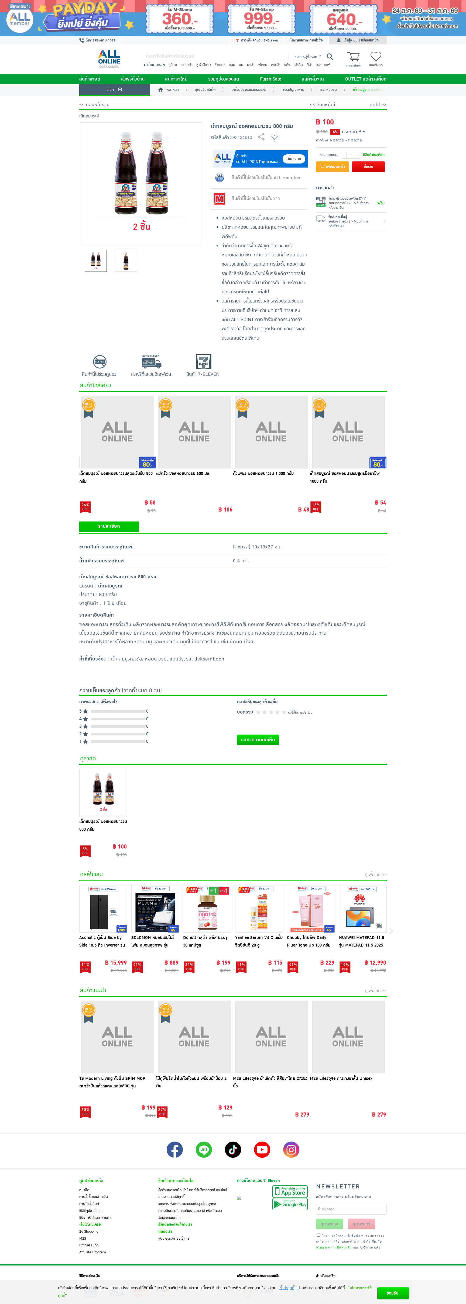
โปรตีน (298, 65)
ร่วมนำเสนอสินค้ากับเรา (175, 1224)
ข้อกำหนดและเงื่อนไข (175, 1181)
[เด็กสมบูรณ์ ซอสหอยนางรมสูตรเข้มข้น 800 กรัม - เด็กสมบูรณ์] (117, 432)
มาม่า (251, 65)
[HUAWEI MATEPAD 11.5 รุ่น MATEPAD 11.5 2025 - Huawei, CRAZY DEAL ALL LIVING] (363, 909)
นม (241, 65)
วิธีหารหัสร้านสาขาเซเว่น (95, 1217)
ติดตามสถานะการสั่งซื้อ (306, 40)
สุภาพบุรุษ (329, 1224)
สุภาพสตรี (361, 1224)
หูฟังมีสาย (203, 65)
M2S (82, 1238)
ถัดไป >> (378, 105)
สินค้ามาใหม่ (176, 79)
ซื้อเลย (368, 166)
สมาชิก (84, 1190)
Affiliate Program (92, 1252)
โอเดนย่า (187, 65)
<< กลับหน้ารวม (94, 105)
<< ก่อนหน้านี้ (322, 105)
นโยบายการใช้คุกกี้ (171, 1196)
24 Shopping (88, 1231)
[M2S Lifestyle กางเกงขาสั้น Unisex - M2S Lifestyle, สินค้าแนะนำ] (348, 1037)
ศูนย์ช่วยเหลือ (91, 1181)
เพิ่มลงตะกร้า (335, 166)
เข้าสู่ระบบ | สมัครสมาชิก (361, 40)
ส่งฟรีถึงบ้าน (133, 79)
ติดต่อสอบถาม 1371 (99, 40)
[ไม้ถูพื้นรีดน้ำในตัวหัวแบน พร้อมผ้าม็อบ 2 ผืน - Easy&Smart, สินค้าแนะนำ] (194, 1037)
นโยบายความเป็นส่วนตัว (334, 1247)
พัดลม (262, 65)
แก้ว (287, 65)
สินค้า (111, 89)
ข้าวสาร (220, 65)
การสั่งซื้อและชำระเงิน (93, 1196)
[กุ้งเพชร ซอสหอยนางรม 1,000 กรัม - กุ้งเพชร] (271, 432)
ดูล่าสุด (88, 758)
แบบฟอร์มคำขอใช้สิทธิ (174, 1238)
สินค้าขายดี (89, 79)
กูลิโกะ (173, 65)
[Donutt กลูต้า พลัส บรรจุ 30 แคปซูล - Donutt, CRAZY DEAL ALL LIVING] (207, 909)
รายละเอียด (109, 526)
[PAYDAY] (233, 18)
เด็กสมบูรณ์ (89, 116)
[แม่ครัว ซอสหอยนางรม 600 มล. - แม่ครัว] (194, 432)
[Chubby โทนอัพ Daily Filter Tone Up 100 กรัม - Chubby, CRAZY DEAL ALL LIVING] (311, 909)
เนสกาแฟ (323, 65)
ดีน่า (310, 65)
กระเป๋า (275, 65)
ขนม (232, 65)
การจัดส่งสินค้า (90, 1203)
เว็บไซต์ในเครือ (90, 1224)
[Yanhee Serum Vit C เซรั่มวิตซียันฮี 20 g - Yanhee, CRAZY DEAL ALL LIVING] (259, 909)
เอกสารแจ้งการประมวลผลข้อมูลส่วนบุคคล (187, 1203)
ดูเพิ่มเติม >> (376, 875)
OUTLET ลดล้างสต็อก (366, 79)
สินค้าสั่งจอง (313, 79)
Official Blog (88, 1245)
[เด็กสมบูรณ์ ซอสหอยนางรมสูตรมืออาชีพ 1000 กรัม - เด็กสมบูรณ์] (348, 432)
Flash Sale (270, 79)
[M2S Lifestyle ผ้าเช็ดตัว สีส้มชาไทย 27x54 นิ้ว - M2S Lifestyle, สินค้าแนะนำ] (271, 1037)
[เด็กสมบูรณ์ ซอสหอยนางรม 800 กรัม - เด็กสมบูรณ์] (103, 793)
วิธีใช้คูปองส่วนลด (91, 1210)
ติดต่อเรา (165, 1231)
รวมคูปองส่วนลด (223, 79)
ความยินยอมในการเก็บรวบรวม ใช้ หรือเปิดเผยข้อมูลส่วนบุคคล (190, 1214)
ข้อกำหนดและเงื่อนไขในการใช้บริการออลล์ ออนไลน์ (192, 1190)
